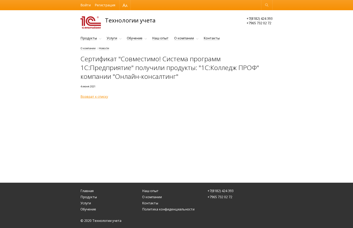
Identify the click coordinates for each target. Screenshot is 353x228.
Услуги (112, 38)
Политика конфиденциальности (168, 209)
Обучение (134, 38)
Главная (87, 191)
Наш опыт (160, 38)
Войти (85, 5)
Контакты (212, 38)
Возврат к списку (94, 96)
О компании (184, 38)
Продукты (88, 38)
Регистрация (105, 5)
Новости (104, 48)
